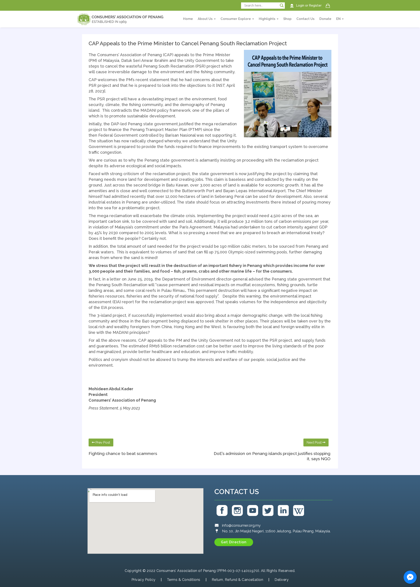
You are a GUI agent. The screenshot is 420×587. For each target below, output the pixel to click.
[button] (233, 542)
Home (188, 19)
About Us (206, 19)
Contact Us (305, 19)
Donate (325, 19)
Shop (287, 19)
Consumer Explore (236, 19)
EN (338, 19)
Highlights (267, 19)
